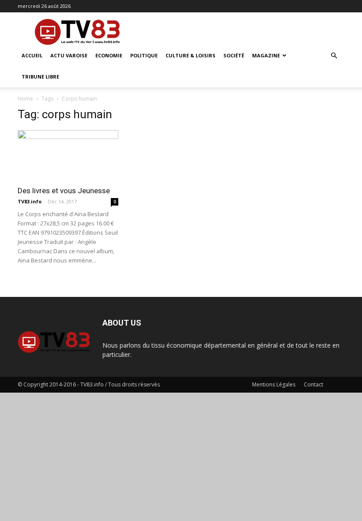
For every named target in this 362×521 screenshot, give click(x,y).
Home (25, 98)
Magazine (266, 55)
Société (233, 55)
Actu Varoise (68, 55)
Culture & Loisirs (190, 55)
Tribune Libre (40, 76)
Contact (313, 384)
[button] (333, 56)
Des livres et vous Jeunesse (64, 190)
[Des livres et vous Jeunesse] (68, 155)
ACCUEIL (32, 55)
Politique (144, 55)
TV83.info (29, 201)
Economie (108, 55)
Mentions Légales (273, 384)
